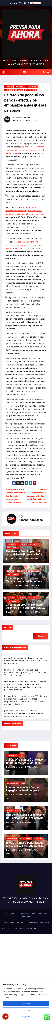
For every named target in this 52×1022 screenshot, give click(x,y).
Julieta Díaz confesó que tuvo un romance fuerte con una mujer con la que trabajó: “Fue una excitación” (25, 661)
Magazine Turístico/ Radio (39, 923)
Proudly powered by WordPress (18, 914)
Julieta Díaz (11, 755)
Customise (26, 1010)
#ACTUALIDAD (35, 120)
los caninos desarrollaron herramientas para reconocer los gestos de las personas (25, 150)
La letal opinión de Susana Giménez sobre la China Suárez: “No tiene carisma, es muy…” (26, 581)
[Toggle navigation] (24, 72)
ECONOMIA (19, 86)
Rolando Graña (25, 838)
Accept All (26, 1004)
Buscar (7, 627)
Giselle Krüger (12, 838)
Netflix (9, 811)
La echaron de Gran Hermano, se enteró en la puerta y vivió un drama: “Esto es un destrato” (25, 607)
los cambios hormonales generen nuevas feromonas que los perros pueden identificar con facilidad (24, 245)
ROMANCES (38, 838)
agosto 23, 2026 (15, 767)
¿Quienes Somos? (8, 923)
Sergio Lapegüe (12, 783)
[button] (44, 72)
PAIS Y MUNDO (30, 90)
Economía (5, 928)
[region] (26, 1001)
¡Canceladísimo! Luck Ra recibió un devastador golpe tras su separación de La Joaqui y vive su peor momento (24, 713)
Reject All (26, 1017)
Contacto (14, 928)
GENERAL (8, 90)
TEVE (20, 755)
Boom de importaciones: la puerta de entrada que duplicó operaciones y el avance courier (37, 496)
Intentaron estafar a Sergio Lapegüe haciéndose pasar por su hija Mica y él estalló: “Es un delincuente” (26, 672)
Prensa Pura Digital (23, 117)
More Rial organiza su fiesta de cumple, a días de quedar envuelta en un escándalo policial (15, 496)
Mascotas (18, 90)
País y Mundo (22, 923)
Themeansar (25, 917)
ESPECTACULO (32, 86)
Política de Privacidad (28, 928)
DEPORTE (8, 86)
